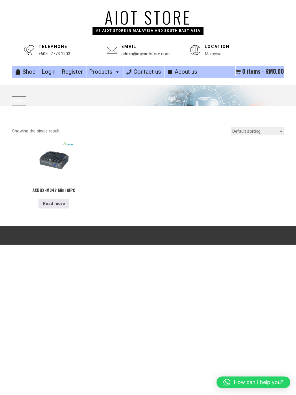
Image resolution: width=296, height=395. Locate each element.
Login (49, 72)
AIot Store (148, 17)
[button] (253, 382)
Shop (29, 72)
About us (186, 72)
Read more (54, 203)
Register (72, 72)
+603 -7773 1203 (54, 54)
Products (100, 72)
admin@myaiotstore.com (145, 54)
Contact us (147, 72)
